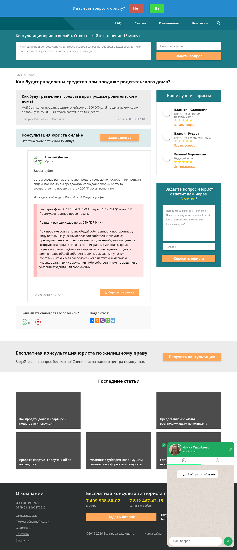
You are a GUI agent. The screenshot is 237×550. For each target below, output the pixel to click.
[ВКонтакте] (92, 320)
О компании (169, 23)
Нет (136, 8)
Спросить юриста (121, 292)
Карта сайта (153, 533)
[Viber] (102, 320)
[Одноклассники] (97, 320)
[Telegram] (113, 320)
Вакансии (22, 540)
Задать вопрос (189, 56)
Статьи (140, 23)
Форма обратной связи (32, 521)
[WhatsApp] (107, 320)
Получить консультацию (192, 356)
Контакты (200, 23)
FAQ (118, 23)
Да (157, 8)
